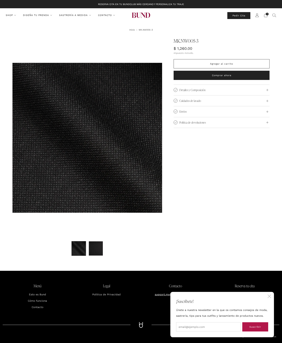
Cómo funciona (37, 300)
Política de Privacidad (106, 294)
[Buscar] (274, 15)
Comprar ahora (221, 75)
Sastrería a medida (73, 15)
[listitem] (141, 4)
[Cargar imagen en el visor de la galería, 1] (79, 248)
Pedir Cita (239, 15)
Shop (9, 15)
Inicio (132, 29)
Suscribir (255, 327)
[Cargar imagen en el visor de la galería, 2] (96, 248)
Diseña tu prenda (36, 15)
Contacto (105, 15)
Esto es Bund (37, 294)
